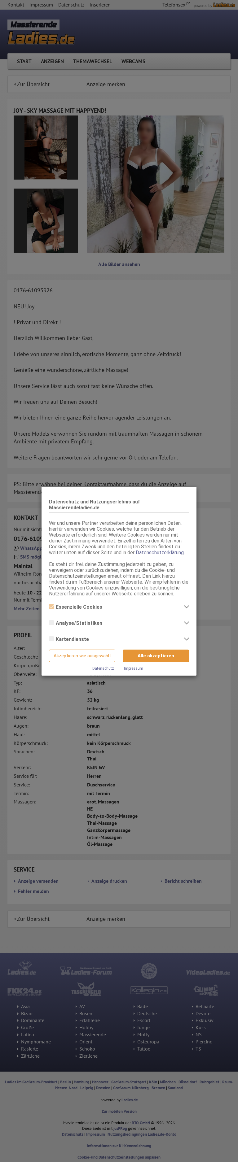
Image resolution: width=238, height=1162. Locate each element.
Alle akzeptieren (156, 656)
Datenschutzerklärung (160, 552)
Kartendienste (72, 639)
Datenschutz (103, 668)
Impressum (133, 668)
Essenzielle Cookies (79, 607)
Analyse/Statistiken (79, 623)
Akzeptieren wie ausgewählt (82, 656)
